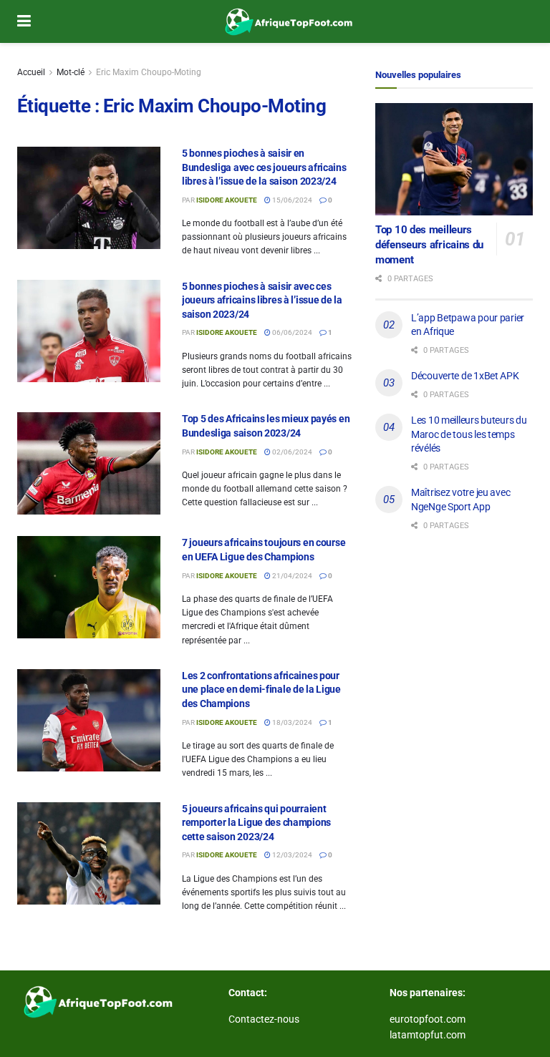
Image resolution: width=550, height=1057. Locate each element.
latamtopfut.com (427, 1035)
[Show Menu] (24, 21)
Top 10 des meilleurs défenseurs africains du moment (429, 244)
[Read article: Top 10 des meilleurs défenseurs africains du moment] (454, 159)
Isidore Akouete (226, 200)
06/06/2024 (291, 332)
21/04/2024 (291, 576)
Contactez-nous (263, 1019)
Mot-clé (71, 72)
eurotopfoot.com (427, 1019)
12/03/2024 (291, 855)
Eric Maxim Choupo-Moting (148, 72)
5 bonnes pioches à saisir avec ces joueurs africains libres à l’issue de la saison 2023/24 (262, 300)
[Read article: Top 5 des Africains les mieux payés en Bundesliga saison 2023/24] (88, 463)
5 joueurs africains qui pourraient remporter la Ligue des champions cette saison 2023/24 (256, 822)
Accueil (31, 72)
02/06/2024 (291, 452)
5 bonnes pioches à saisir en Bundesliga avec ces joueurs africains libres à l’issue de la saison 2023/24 (264, 167)
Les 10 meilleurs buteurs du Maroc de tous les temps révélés (468, 434)
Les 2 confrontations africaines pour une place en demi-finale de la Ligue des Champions (261, 689)
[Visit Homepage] (285, 21)
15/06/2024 (291, 200)
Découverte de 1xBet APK (465, 375)
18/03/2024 (291, 722)
